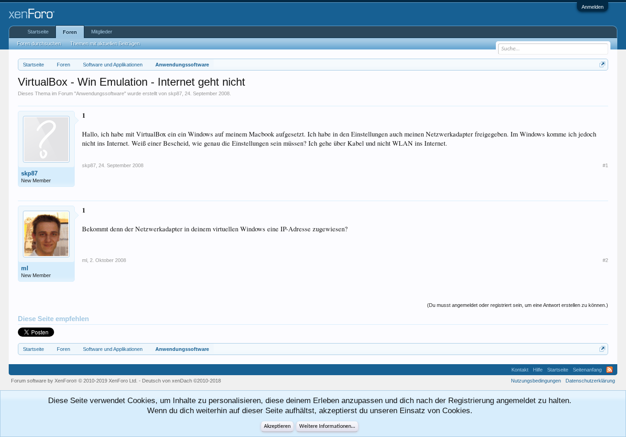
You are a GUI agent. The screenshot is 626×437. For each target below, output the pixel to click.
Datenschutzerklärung (590, 380)
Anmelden (593, 7)
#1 (605, 165)
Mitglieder (101, 31)
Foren (70, 32)
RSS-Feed (609, 369)
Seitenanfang (587, 369)
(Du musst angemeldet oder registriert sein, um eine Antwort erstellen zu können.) (517, 305)
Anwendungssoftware (100, 93)
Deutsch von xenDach (181, 380)
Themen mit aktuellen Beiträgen (105, 43)
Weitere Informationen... (327, 426)
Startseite (38, 31)
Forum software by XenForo (74, 380)
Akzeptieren (277, 426)
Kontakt (519, 369)
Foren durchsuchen (39, 43)
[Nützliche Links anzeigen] (602, 64)
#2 (605, 260)
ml (24, 268)
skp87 (175, 93)
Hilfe (538, 369)
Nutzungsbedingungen (536, 380)
